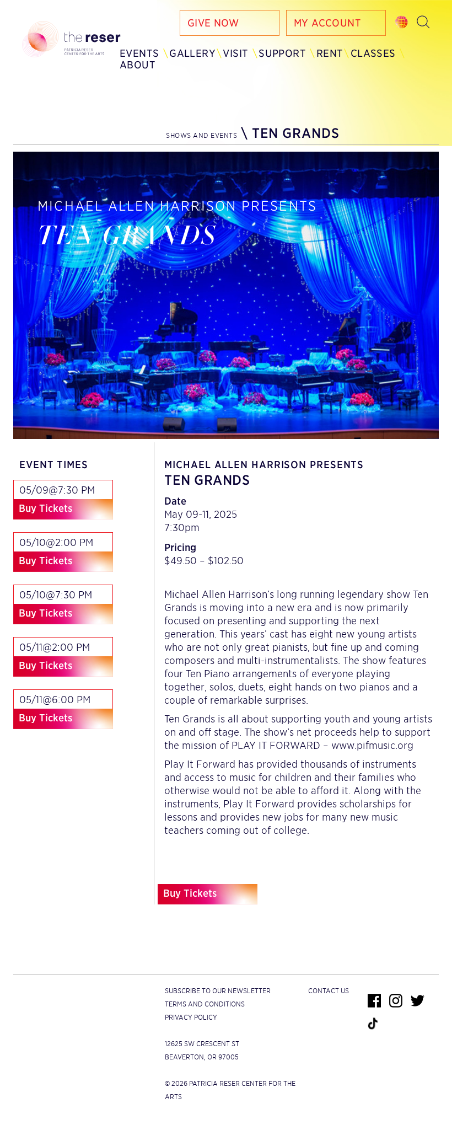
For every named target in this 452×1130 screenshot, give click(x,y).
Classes (373, 53)
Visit (235, 53)
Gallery (192, 53)
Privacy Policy (191, 1017)
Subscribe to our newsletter (218, 991)
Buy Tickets (45, 508)
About (137, 65)
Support (282, 53)
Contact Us (328, 991)
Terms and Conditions (205, 1004)
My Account (327, 23)
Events (139, 53)
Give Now (213, 23)
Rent (329, 53)
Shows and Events (201, 135)
